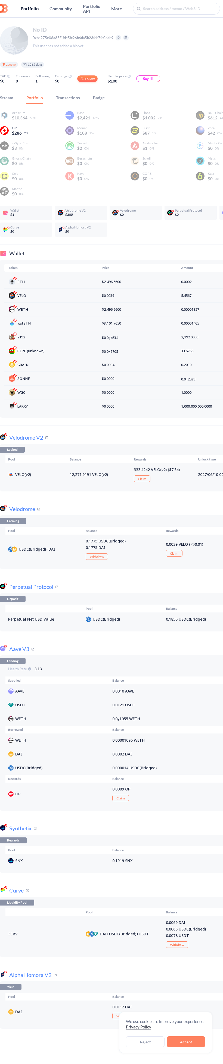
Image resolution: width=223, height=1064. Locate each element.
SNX (19, 860)
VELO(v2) (23, 474)
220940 (11, 64)
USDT (20, 704)
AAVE (19, 691)
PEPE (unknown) (31, 350)
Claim (142, 479)
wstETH (24, 323)
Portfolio (30, 8)
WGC (21, 392)
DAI (51, 549)
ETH (21, 281)
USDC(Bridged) (32, 549)
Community (60, 8)
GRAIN (23, 364)
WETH (22, 309)
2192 (21, 337)
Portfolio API (91, 9)
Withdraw (97, 556)
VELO (21, 295)
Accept (186, 1042)
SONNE (23, 378)
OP (17, 793)
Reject (145, 1042)
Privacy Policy (138, 1026)
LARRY (22, 406)
